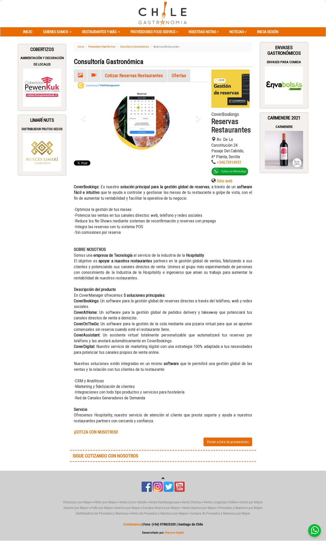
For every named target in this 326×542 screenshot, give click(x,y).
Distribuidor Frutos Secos (42, 129)
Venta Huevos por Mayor (199, 508)
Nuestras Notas (202, 32)
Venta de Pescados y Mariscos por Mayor (159, 513)
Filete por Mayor (105, 502)
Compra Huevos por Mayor (161, 508)
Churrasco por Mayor (77, 502)
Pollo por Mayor (102, 508)
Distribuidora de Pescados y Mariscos (102, 513)
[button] (84, 118)
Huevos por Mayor (127, 508)
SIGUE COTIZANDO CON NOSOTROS (105, 456)
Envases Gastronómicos (284, 50)
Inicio (27, 32)
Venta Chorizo (191, 502)
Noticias (236, 32)
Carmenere (284, 127)
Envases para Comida (284, 62)
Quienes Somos (56, 32)
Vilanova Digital (174, 532)
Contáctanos (132, 524)
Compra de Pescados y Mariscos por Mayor (220, 513)
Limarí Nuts (42, 120)
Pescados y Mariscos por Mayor (241, 508)
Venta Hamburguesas (164, 502)
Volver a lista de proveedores (228, 442)
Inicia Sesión (267, 32)
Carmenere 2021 (284, 118)
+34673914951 (229, 162)
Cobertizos (42, 49)
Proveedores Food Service (153, 32)
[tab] (80, 76)
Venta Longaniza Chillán (220, 502)
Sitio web (225, 180)
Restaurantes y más (99, 32)
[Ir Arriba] (163, 478)
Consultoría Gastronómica (134, 46)
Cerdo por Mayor (251, 502)
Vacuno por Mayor (76, 508)
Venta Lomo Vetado (133, 502)
